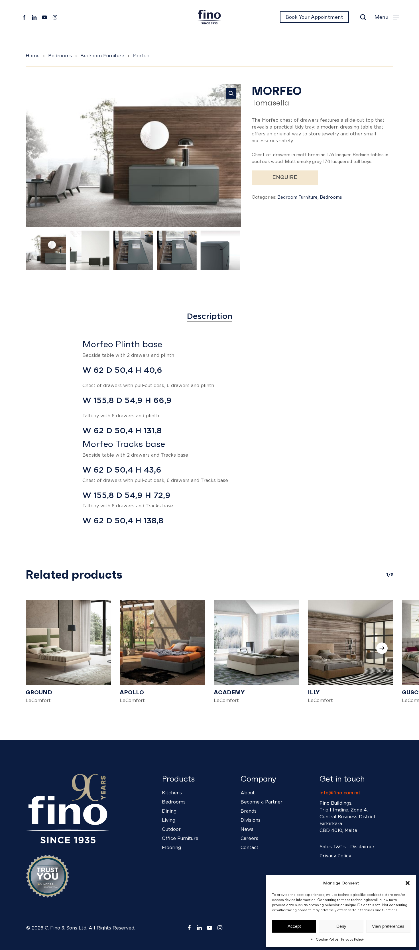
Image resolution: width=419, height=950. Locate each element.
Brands (249, 811)
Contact (250, 847)
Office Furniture (180, 838)
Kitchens (172, 793)
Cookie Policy (327, 939)
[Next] (232, 250)
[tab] (209, 317)
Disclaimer (362, 847)
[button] (407, 883)
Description (209, 317)
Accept (294, 926)
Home (33, 56)
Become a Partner (261, 802)
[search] (363, 17)
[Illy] (350, 642)
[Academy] (256, 642)
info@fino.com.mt (340, 793)
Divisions (251, 820)
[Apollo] (162, 642)
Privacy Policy (352, 939)
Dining (169, 811)
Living (168, 820)
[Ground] (68, 642)
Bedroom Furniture (102, 56)
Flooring (171, 847)
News (247, 829)
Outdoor (171, 829)
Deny (341, 926)
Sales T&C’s (333, 847)
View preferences (388, 926)
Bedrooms (60, 56)
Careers (249, 838)
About (248, 793)
